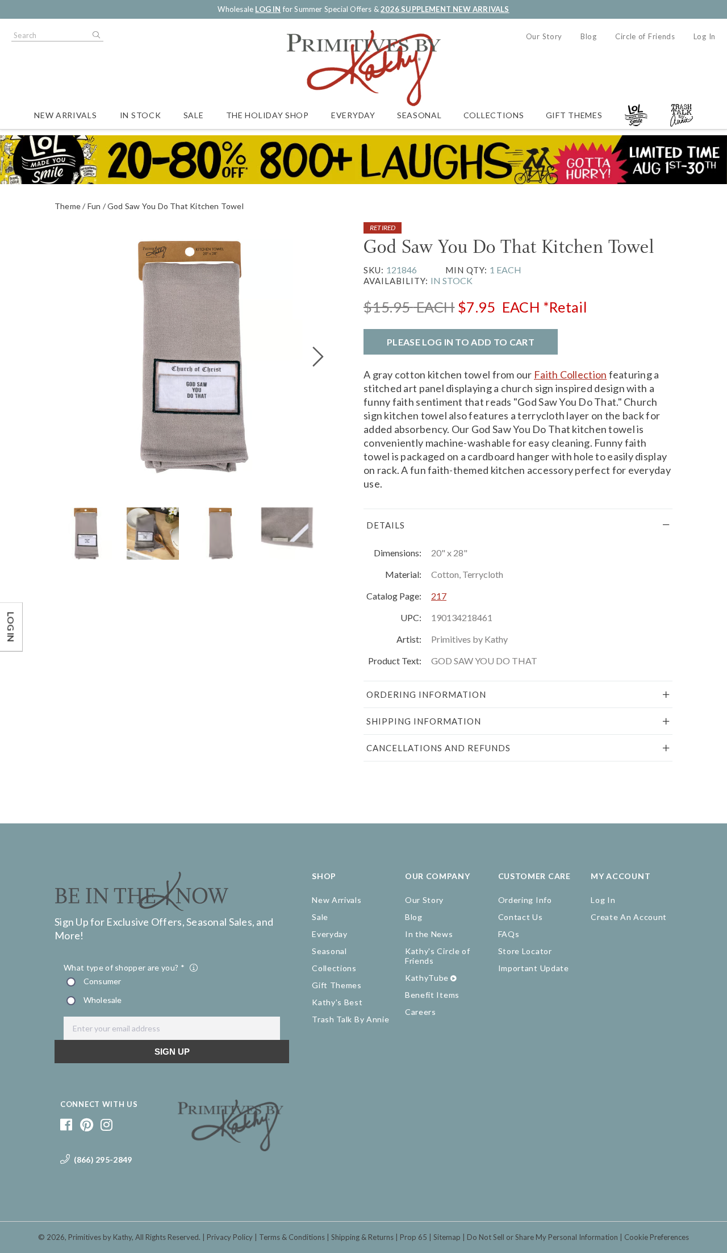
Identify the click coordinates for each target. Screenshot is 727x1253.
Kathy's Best (337, 1002)
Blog (588, 36)
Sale (193, 115)
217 (438, 595)
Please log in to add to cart (460, 341)
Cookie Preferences (656, 1237)
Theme (68, 206)
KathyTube (427, 978)
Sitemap (447, 1237)
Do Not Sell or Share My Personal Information (542, 1237)
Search (95, 35)
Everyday (353, 115)
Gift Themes (574, 115)
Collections (493, 115)
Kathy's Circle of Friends (437, 955)
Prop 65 (413, 1237)
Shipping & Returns (362, 1237)
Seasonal (419, 115)
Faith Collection (570, 374)
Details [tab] (385, 525)
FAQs (509, 934)
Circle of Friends (645, 36)
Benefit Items (432, 995)
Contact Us (520, 917)
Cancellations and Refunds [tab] (438, 748)
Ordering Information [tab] (426, 694)
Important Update (533, 968)
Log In (704, 36)
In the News (429, 934)
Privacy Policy (230, 1237)
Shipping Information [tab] (423, 721)
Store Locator (525, 951)
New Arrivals (65, 115)
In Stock (140, 115)
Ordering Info (525, 900)
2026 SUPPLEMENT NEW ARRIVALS (445, 9)
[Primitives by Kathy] (231, 1147)
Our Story (544, 36)
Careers (420, 1012)
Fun (94, 206)
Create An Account (629, 917)
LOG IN (268, 9)
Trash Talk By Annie (350, 1019)
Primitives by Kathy (100, 1237)
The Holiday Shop (267, 115)
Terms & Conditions (292, 1237)
